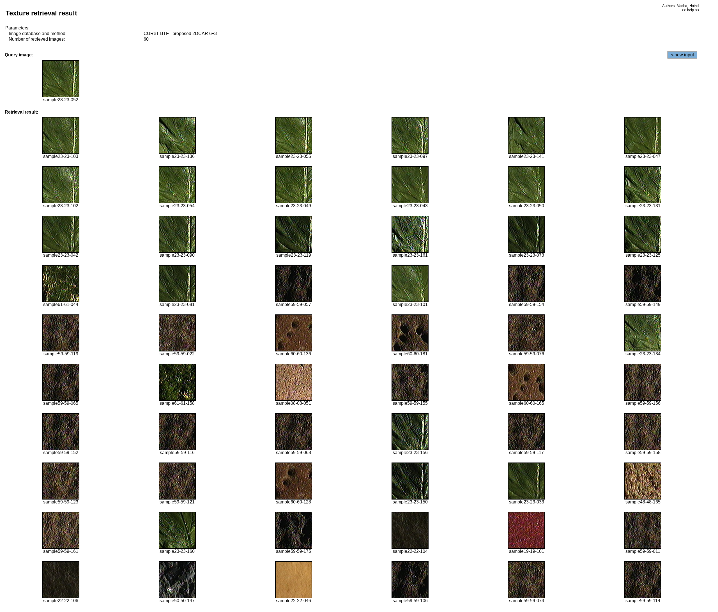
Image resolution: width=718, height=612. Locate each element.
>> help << (690, 10)
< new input (682, 54)
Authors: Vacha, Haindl (680, 6)
